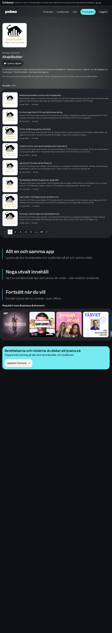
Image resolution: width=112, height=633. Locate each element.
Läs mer (98, 3)
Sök (75, 11)
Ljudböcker (63, 11)
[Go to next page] (46, 232)
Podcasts (48, 11)
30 (41, 232)
